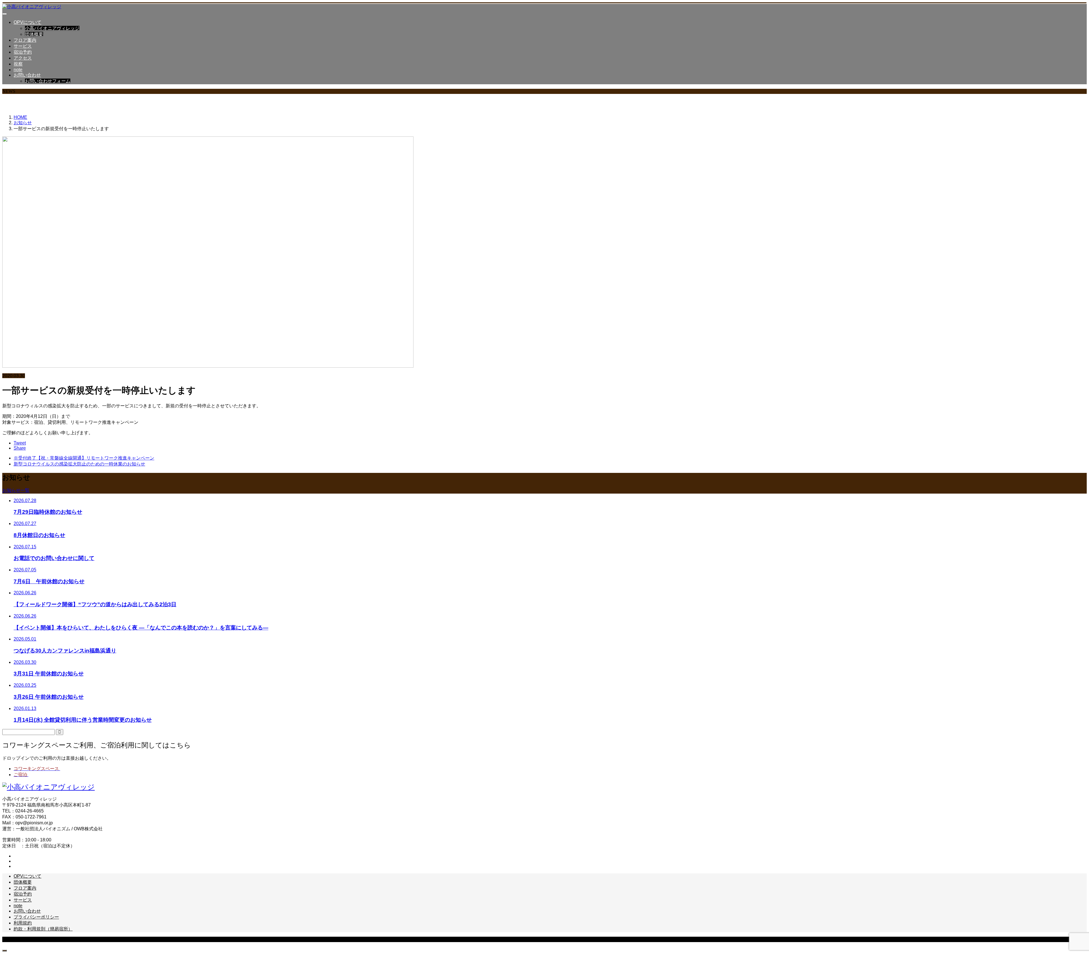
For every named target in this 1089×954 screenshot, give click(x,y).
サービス (23, 46)
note (18, 69)
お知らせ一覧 (15, 490)
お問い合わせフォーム (47, 81)
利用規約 (23, 923)
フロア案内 (25, 40)
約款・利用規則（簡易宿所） (43, 928)
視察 (18, 64)
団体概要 (34, 34)
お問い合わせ (27, 75)
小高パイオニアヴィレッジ (52, 28)
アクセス (23, 58)
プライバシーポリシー (36, 917)
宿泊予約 (23, 52)
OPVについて (27, 22)
